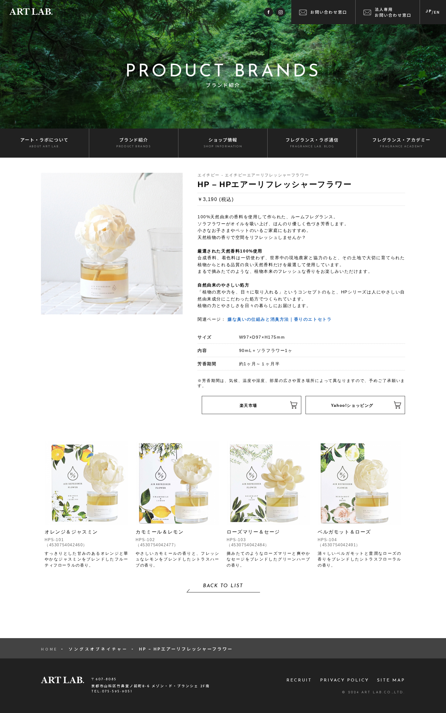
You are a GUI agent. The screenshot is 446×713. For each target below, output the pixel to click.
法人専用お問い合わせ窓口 (393, 12)
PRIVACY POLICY (344, 680)
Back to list (223, 586)
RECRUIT (299, 680)
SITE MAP (391, 680)
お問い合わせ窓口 (328, 12)
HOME (49, 649)
